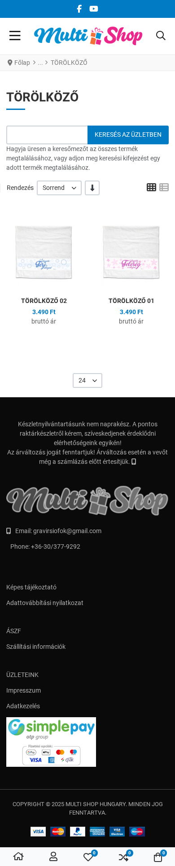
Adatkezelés (23, 706)
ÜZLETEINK (22, 674)
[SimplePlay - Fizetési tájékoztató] (87, 742)
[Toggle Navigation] (15, 36)
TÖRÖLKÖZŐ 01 (131, 300)
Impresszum (23, 690)
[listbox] (59, 188)
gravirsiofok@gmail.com (67, 530)
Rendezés (20, 187)
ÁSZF (13, 631)
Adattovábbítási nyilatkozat (44, 602)
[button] (161, 36)
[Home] (18, 857)
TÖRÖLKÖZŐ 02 (44, 300)
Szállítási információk (36, 646)
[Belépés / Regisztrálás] (53, 857)
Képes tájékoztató (31, 587)
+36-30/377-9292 (55, 546)
